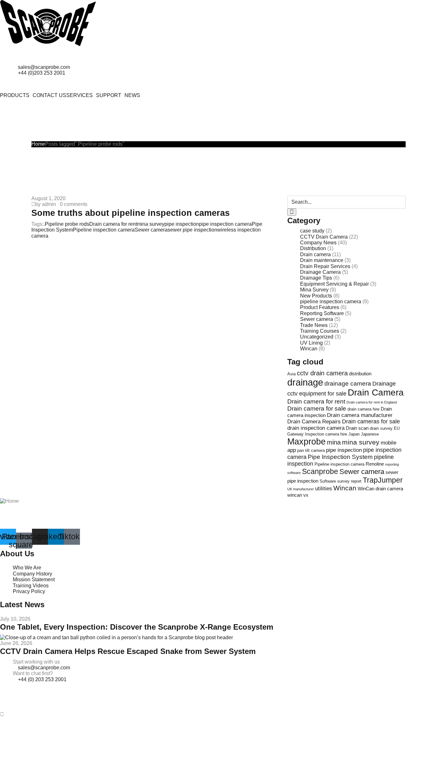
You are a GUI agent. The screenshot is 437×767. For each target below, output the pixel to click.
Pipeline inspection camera (104, 230)
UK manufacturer (300, 489)
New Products (316, 295)
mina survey (150, 224)
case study (312, 230)
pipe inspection (181, 224)
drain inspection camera (316, 428)
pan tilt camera (311, 450)
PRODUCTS (14, 95)
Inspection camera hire (326, 434)
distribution (360, 373)
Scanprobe (320, 471)
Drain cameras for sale (371, 421)
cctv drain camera (322, 373)
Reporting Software (322, 313)
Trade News (314, 325)
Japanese (370, 434)
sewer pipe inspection (192, 230)
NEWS (132, 95)
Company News (318, 242)
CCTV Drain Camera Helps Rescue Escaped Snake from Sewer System (128, 651)
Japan (354, 434)
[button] (16, 95)
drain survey (381, 428)
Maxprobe (306, 441)
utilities (323, 488)
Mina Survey (314, 289)
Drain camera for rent (113, 224)
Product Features (319, 307)
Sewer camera (151, 230)
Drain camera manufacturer (360, 415)
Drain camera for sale (316, 408)
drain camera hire (363, 409)
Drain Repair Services (325, 266)
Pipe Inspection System (340, 456)
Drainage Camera (320, 272)
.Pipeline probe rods (66, 224)
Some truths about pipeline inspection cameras (130, 213)
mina (334, 442)
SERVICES (79, 95)
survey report (349, 481)
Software (328, 481)
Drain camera (315, 254)
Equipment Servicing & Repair (334, 284)
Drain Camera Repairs (314, 422)
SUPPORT (108, 95)
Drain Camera (376, 392)
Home (38, 144)
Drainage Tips (316, 278)
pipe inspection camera (225, 224)
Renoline (375, 464)
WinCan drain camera (380, 488)
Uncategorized (316, 336)
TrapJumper (383, 480)
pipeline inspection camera (330, 301)
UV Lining (311, 343)
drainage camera (347, 383)
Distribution (313, 248)
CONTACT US (49, 95)
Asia (291, 373)
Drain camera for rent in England (371, 402)
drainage (305, 382)
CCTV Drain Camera (324, 237)
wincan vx (297, 495)
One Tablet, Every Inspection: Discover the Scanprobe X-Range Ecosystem (136, 627)
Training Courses (319, 331)
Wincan (308, 348)
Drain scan (357, 428)
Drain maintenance (321, 260)
